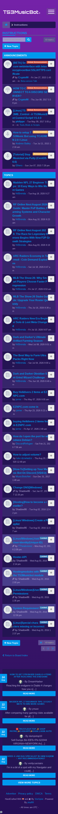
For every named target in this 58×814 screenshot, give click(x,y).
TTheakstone (25, 546)
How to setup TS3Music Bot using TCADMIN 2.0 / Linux (29, 136)
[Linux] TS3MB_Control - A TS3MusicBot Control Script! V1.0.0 (30, 114)
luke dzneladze (24, 458)
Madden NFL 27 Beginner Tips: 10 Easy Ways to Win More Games (29, 186)
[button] (53, 648)
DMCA (39, 793)
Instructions (14, 33)
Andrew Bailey (23, 143)
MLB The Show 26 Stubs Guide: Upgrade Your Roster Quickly (30, 300)
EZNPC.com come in (25, 406)
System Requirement (26, 608)
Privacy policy (25, 793)
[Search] (28, 39)
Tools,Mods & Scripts (30, 125)
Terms (48, 793)
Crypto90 (23, 77)
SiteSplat (38, 799)
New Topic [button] (12, 46)
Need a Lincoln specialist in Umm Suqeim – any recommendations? (30, 757)
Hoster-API (19, 557)
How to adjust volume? (27, 454)
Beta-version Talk (29, 81)
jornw (18, 399)
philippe (20, 121)
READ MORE (29, 693)
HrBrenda (21, 193)
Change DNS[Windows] (27, 487)
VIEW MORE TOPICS (29, 782)
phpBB (31, 802)
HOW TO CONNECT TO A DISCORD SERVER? (30, 92)
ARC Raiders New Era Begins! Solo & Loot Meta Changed (30, 322)
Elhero (19, 165)
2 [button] (48, 648)
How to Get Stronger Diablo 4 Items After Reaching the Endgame (30, 675)
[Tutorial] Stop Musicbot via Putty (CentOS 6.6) (29, 158)
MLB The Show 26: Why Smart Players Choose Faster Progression (29, 281)
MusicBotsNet (23, 476)
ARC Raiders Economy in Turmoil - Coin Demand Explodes (30, 259)
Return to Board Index (16, 655)
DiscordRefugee (24, 443)
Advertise (11, 793)
